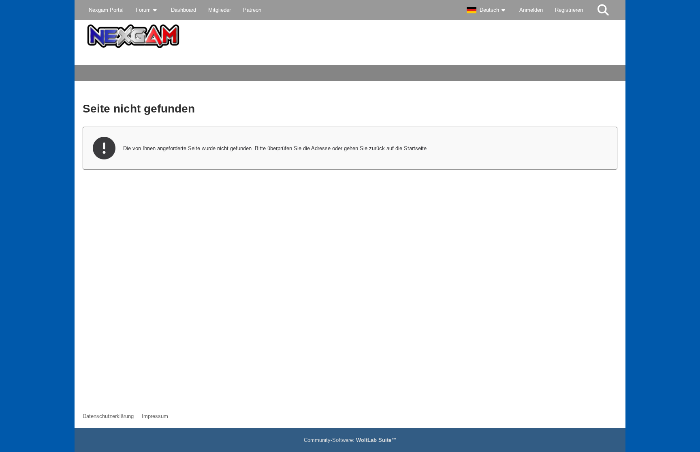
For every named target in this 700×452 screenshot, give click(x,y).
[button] (487, 10)
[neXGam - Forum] (350, 36)
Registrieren (569, 10)
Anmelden (531, 10)
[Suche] (603, 10)
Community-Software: (350, 440)
